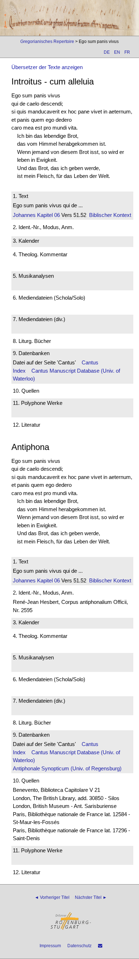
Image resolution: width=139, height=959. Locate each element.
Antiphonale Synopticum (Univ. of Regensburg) (67, 768)
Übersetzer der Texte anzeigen (47, 67)
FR (127, 52)
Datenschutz (79, 945)
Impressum (50, 945)
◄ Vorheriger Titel (52, 897)
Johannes (24, 215)
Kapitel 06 (48, 215)
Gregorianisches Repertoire (47, 41)
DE (107, 52)
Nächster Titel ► (91, 897)
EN (117, 52)
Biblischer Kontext (110, 215)
